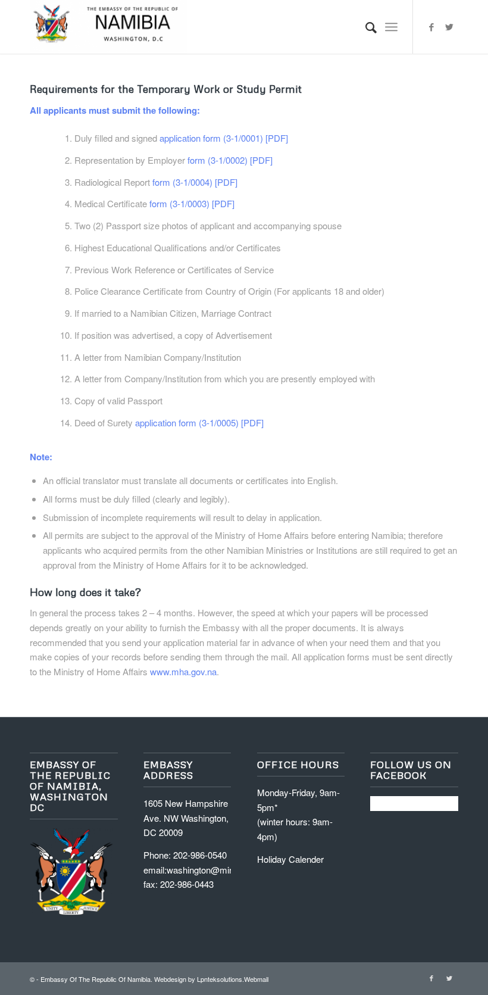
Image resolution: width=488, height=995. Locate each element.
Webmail (256, 979)
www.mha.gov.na (183, 671)
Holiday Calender (290, 859)
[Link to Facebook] (431, 27)
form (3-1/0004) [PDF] (194, 182)
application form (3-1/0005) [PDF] (199, 422)
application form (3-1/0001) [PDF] (223, 138)
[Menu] (391, 27)
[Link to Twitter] (449, 27)
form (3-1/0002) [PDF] (230, 160)
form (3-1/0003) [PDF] (191, 203)
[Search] (365, 27)
